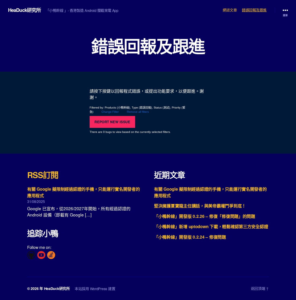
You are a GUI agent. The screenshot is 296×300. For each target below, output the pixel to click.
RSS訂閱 (42, 174)
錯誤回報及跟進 (254, 10)
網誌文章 (230, 10)
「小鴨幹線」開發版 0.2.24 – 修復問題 (190, 237)
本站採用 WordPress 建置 (95, 288)
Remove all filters (138, 111)
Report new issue (112, 121)
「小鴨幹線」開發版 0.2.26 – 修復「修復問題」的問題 (204, 216)
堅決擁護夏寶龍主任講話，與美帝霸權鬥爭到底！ (200, 206)
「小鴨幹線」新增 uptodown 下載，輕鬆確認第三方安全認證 (211, 226)
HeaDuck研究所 (24, 9)
